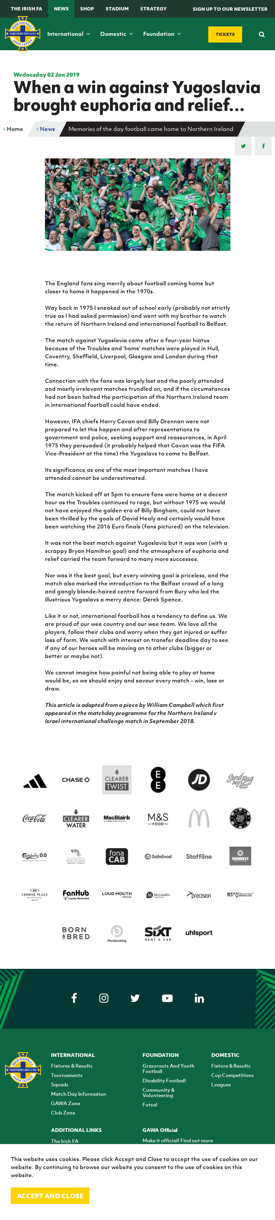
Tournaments (66, 1075)
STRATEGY (153, 8)
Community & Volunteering (158, 1092)
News (61, 8)
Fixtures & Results (72, 1065)
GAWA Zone (65, 1103)
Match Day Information (78, 1093)
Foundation (159, 34)
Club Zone (63, 1112)
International (66, 34)
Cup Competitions (232, 1075)
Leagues (221, 1084)
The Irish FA (26, 8)
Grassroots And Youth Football (169, 1068)
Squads (59, 1084)
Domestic (114, 34)
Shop (87, 8)
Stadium (117, 8)
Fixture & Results (231, 1065)
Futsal (150, 1104)
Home (14, 129)
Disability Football (164, 1080)
